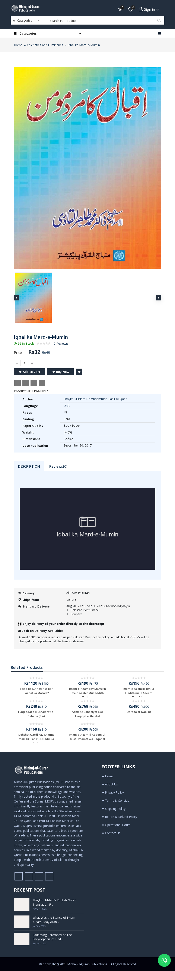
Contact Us (112, 833)
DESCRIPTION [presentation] (29, 466)
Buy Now (62, 372)
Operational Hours (117, 825)
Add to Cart (31, 372)
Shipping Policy (115, 809)
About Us (111, 784)
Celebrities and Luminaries (45, 45)
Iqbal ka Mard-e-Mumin (84, 45)
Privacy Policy (114, 792)
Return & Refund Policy (121, 817)
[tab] (29, 466)
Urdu (67, 406)
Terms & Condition (118, 800)
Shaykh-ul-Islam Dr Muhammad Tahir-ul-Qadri (95, 399)
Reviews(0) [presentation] (58, 466)
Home (18, 45)
